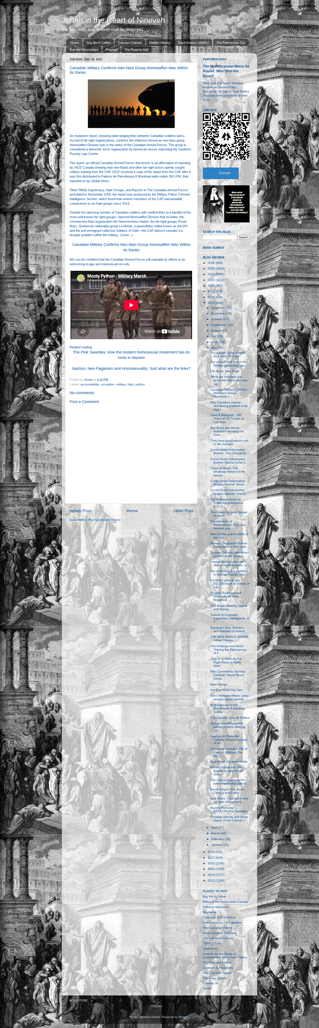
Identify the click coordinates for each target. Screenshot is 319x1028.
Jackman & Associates (218, 967)
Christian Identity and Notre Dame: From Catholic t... (229, 818)
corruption (108, 384)
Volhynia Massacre (216, 907)
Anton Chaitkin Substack (219, 933)
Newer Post (80, 510)
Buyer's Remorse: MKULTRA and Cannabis (229, 809)
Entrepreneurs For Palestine (222, 922)
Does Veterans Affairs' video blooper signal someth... (229, 697)
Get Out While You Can (226, 690)
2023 (211, 280)
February (218, 839)
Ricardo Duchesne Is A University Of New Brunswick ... (225, 596)
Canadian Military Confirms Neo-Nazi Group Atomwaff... (228, 393)
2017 (211, 857)
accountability (90, 384)
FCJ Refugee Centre (217, 962)
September (219, 325)
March (216, 833)
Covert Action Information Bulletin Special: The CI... (229, 492)
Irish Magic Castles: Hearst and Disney (228, 607)
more (125, 235)
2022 (211, 285)
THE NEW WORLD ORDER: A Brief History (229, 638)
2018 (211, 852)
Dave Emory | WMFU (193, 42)
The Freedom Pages (217, 973)
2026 (211, 263)
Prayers (111, 49)
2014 (211, 875)
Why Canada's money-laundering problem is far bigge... (229, 406)
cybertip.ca (210, 983)
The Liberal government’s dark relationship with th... (229, 781)
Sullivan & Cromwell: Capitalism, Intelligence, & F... (229, 618)
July (214, 336)
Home (74, 42)
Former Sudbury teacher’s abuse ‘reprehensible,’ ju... (230, 563)
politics (140, 384)
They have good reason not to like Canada (229, 442)
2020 (211, 297)
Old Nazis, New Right (224, 371)
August (216, 330)
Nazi (131, 384)
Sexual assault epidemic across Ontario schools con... (227, 727)
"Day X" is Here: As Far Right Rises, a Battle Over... (226, 662)
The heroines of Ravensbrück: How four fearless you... (228, 525)
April (214, 827)
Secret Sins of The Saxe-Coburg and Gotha (227, 791)
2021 (211, 291)
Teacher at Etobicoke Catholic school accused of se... (228, 740)
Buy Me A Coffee (98, 42)
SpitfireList (210, 948)
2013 (211, 880)
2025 (211, 268)
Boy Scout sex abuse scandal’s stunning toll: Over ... (227, 431)
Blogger (184, 1017)
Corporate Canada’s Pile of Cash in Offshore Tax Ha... (228, 752)
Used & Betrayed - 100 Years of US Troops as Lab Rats (227, 418)
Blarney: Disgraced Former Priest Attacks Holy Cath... (229, 545)
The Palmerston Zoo (230, 42)
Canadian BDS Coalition (219, 917)
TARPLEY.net (212, 943)
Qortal (207, 988)
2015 (211, 869)
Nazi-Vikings (218, 684)
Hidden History (159, 42)
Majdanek (209, 912)
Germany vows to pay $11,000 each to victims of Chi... (229, 584)
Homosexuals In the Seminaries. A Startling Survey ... (227, 708)
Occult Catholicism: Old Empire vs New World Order (226, 771)
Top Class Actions (215, 978)
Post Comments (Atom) (104, 519)
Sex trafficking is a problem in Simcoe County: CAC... (229, 572)
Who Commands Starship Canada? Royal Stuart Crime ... (227, 675)
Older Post (183, 510)
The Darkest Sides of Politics (230, 717)
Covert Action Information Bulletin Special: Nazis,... (228, 482)
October (217, 319)
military (121, 384)
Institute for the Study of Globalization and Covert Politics (225, 955)
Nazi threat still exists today (229, 761)
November (218, 313)
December (218, 307)
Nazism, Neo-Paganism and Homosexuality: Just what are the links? (131, 368)
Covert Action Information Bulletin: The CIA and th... (229, 451)
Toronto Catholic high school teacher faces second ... (229, 554)
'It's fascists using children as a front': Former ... (228, 354)
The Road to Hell (136, 49)
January (217, 844)
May (214, 347)
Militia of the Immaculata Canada (225, 901)
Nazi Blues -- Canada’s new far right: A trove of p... (229, 800)
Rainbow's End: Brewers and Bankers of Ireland (227, 629)
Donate (224, 173)
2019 (211, 302)
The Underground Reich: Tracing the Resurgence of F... (228, 650)
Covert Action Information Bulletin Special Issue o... (229, 460)
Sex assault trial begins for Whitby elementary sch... (228, 363)
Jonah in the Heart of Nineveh (113, 20)
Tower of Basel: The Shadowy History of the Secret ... (227, 472)
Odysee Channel (130, 42)
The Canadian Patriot (217, 927)
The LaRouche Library (218, 938)
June (215, 342)
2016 (211, 863)
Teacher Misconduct (83, 49)
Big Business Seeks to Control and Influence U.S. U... (226, 503)
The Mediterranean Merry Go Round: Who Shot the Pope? (226, 71)
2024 (211, 274)
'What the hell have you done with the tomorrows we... (228, 380)
